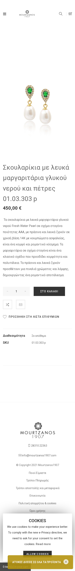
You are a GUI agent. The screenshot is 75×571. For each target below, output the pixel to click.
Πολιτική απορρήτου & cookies (37, 503)
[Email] (20, 304)
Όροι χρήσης (38, 510)
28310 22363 (39, 445)
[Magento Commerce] (27, 14)
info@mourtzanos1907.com (39, 455)
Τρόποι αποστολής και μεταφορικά (37, 488)
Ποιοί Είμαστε (37, 472)
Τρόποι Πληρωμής (37, 480)
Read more (43, 544)
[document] (37, 537)
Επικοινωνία (37, 495)
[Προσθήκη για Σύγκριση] (7, 304)
